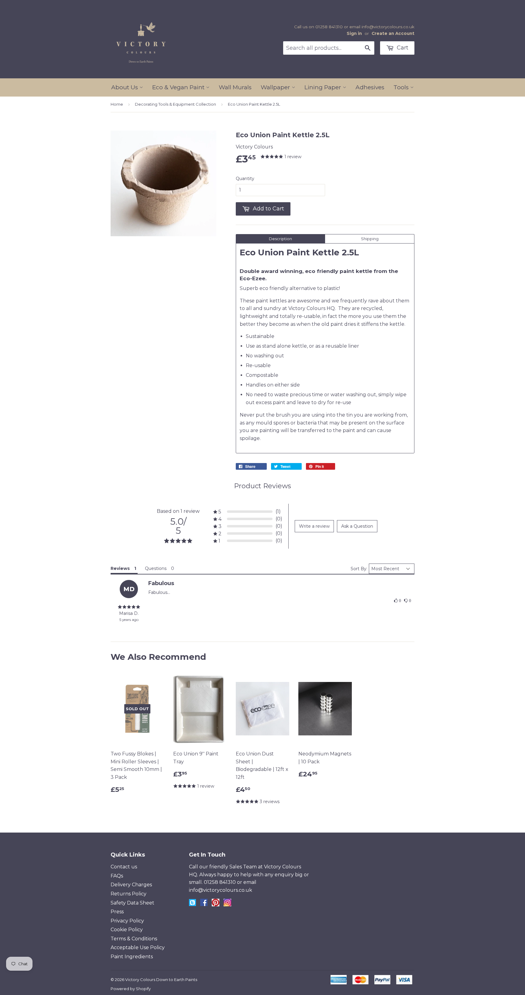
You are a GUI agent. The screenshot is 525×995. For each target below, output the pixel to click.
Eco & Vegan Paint (179, 87)
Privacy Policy (127, 921)
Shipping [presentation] (370, 238)
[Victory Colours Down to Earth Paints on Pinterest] (215, 905)
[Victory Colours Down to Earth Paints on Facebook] (204, 904)
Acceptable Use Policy (138, 947)
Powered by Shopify (131, 988)
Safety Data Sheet (132, 903)
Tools (401, 87)
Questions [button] (155, 568)
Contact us (124, 867)
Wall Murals (235, 87)
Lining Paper (323, 87)
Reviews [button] (120, 568)
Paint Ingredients (132, 956)
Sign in (354, 33)
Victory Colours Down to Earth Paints (161, 979)
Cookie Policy (127, 929)
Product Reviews (262, 486)
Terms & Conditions (134, 939)
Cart (401, 47)
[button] (398, 601)
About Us (125, 87)
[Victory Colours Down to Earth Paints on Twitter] (192, 904)
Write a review (314, 526)
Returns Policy (128, 894)
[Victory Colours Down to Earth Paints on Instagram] (227, 905)
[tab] (280, 239)
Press (117, 912)
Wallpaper (276, 87)
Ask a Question (357, 526)
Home (117, 104)
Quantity (245, 178)
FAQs (117, 876)
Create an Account (393, 33)
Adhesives (369, 87)
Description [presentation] (280, 238)
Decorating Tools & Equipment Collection (175, 104)
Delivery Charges (131, 885)
